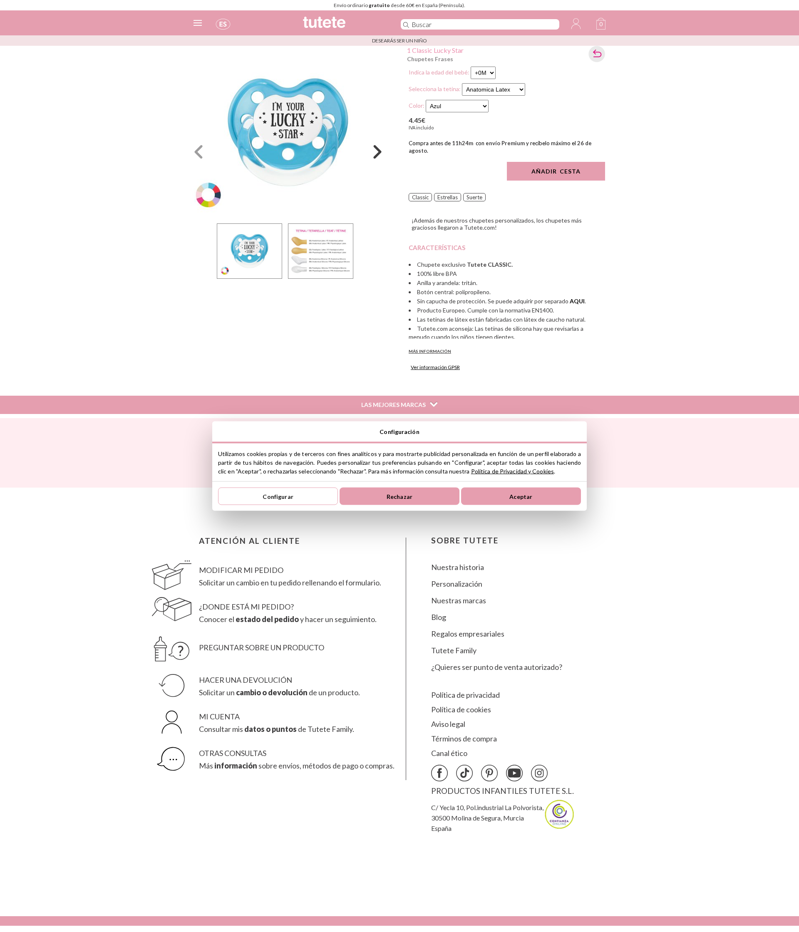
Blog (438, 617)
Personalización (456, 584)
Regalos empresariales (467, 634)
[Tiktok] (464, 773)
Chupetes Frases (430, 58)
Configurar (278, 496)
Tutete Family (453, 650)
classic (420, 197)
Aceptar (520, 496)
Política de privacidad (465, 695)
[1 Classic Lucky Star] (288, 132)
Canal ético (449, 753)
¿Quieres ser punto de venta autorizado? (496, 667)
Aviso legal (448, 724)
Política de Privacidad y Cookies (512, 471)
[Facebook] (439, 773)
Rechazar (399, 496)
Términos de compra (464, 739)
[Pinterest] (489, 773)
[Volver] (596, 54)
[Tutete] (342, 26)
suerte (474, 197)
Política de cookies (461, 709)
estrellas (447, 197)
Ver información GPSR (435, 367)
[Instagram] (539, 773)
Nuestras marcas (458, 600)
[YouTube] (514, 773)
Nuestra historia (457, 567)
